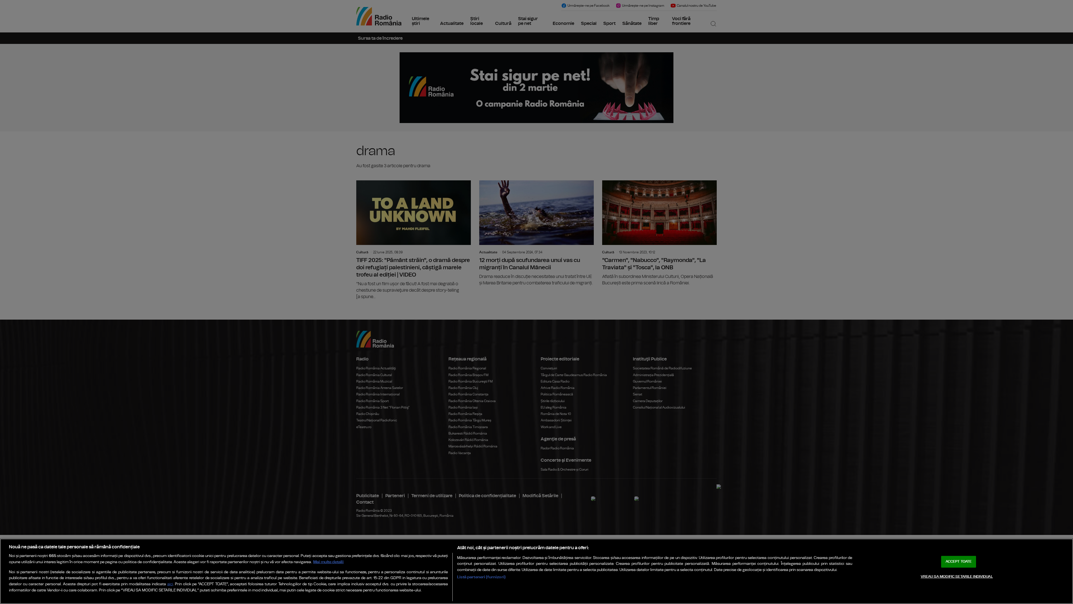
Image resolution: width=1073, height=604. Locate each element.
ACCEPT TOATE (959, 561)
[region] (536, 571)
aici (170, 584)
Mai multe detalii (328, 562)
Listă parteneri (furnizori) (481, 577)
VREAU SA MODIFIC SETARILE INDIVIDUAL (957, 577)
